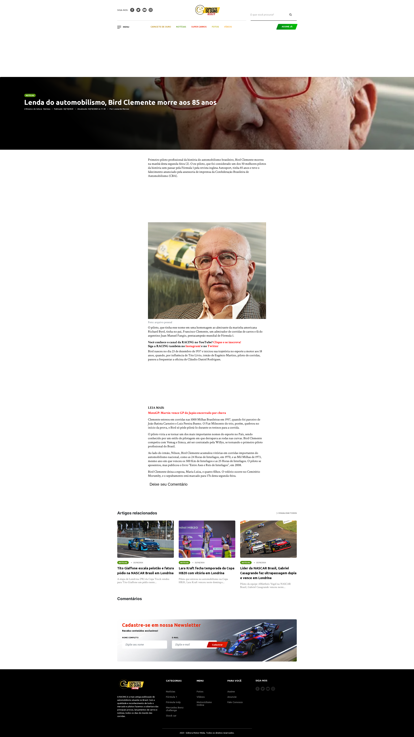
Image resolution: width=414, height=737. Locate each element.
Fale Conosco (235, 702)
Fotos (215, 27)
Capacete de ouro (161, 27)
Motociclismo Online (204, 703)
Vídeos (228, 27)
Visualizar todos (287, 513)
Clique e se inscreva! (227, 342)
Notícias (181, 27)
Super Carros (199, 27)
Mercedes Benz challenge (175, 709)
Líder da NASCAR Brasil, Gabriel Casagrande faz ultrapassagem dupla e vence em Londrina (268, 573)
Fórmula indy (173, 702)
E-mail (175, 638)
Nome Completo (130, 638)
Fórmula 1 (171, 696)
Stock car (171, 715)
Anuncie (232, 696)
